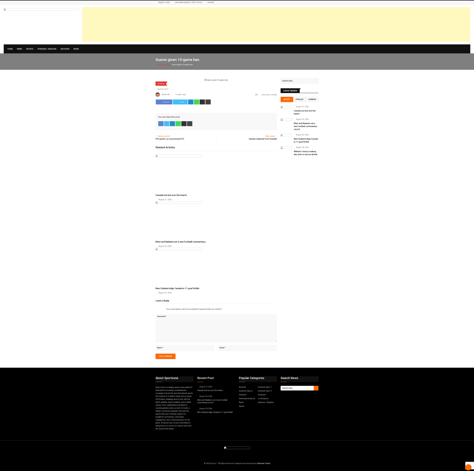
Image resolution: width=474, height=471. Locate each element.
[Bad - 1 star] (156, 309)
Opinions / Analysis (46, 49)
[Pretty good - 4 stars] (162, 309)
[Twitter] (166, 123)
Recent (287, 99)
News (19, 49)
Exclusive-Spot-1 (265, 387)
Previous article (164, 136)
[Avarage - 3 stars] (160, 309)
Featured (242, 395)
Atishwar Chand (263, 463)
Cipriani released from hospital (263, 139)
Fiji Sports (262, 395)
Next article (270, 136)
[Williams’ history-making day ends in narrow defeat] (286, 151)
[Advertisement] (396, 24)
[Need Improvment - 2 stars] (158, 309)
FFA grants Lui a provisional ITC (170, 139)
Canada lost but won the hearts (171, 195)
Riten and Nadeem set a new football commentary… (181, 241)
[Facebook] (161, 123)
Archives (64, 49)
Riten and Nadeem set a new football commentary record (305, 126)
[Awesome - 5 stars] (164, 309)
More (76, 49)
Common (312, 99)
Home (10, 49)
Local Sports (263, 398)
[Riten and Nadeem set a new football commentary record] (286, 122)
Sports (29, 49)
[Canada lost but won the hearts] (286, 110)
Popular (299, 99)
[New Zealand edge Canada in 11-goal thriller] (286, 138)
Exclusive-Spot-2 (246, 391)
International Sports (247, 398)
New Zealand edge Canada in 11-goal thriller (177, 288)
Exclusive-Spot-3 (265, 391)
